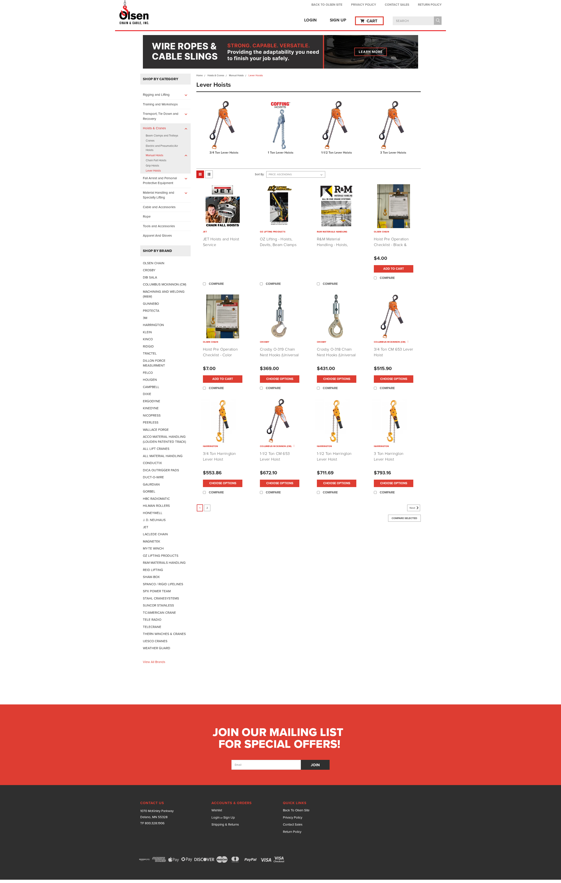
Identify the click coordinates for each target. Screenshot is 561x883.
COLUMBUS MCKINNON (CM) (164, 284)
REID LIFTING (153, 569)
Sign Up (338, 20)
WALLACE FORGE (156, 429)
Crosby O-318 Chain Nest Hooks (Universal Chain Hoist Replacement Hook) (336, 357)
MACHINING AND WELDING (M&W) (164, 294)
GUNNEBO (151, 303)
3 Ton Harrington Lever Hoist (388, 456)
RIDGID (148, 346)
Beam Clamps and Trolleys (162, 135)
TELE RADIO (152, 619)
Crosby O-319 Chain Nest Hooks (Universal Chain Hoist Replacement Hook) (279, 357)
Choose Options (279, 379)
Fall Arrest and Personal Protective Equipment (160, 181)
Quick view (223, 224)
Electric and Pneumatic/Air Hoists (162, 148)
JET (145, 527)
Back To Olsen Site (326, 4)
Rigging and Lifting (156, 94)
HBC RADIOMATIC (156, 498)
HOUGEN (150, 379)
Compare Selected (404, 518)
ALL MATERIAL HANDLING (163, 456)
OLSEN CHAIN (153, 263)
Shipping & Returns (225, 824)
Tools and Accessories (159, 226)
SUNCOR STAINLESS (158, 605)
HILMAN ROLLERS (156, 505)
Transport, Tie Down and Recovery (160, 116)
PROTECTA (151, 310)
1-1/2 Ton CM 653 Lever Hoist (275, 456)
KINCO (148, 339)
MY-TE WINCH (153, 548)
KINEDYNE (151, 408)
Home (199, 75)
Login (310, 20)
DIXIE (147, 394)
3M (145, 318)
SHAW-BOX (151, 576)
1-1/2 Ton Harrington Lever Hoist (334, 456)
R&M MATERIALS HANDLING (164, 562)
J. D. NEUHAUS (154, 520)
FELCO (148, 372)
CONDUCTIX (152, 463)
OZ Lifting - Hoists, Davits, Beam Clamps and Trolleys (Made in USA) (278, 247)
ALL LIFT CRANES (156, 448)
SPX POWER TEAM (157, 591)
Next (413, 508)
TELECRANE (152, 626)
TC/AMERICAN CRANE (159, 612)
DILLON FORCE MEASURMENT (154, 363)
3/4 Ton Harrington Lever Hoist (219, 456)
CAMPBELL (151, 387)
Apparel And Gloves (157, 235)
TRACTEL (150, 353)
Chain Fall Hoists (156, 160)
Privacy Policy (363, 4)
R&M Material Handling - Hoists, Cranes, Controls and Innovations (335, 247)
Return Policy (430, 4)
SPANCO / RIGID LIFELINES (163, 584)
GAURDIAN (151, 484)
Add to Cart (393, 268)
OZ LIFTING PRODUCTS (160, 555)
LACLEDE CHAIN (155, 534)
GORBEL (149, 491)
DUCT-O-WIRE (153, 477)
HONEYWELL (152, 513)
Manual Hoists (154, 155)
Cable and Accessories (159, 207)
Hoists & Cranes (154, 128)
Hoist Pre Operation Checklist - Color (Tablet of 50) (220, 354)
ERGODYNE (151, 401)
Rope (147, 216)
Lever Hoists (153, 170)
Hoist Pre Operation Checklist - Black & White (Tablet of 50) (391, 244)
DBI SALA (150, 277)
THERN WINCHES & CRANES (164, 633)
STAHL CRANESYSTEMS (161, 598)
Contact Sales (397, 4)
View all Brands (154, 662)
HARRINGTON (153, 325)
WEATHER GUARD (156, 648)
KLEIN (147, 332)
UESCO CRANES (155, 641)
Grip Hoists (152, 165)
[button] (281, 52)
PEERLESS (150, 422)
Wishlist (216, 810)
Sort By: (259, 174)
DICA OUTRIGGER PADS (161, 470)
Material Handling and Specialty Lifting (158, 195)
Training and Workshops (160, 104)
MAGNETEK (151, 541)
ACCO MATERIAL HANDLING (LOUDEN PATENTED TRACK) (164, 439)
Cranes (150, 140)
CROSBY (149, 270)
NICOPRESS (152, 415)
